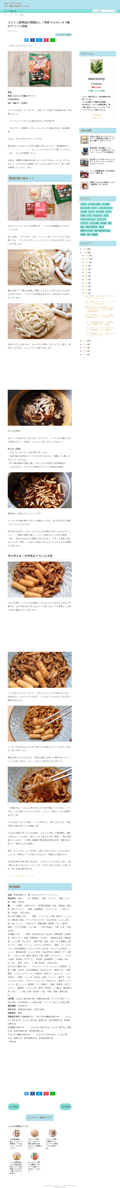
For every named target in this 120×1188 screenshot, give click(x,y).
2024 (85, 341)
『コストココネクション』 (20, 149)
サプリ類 (84, 212)
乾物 (82, 227)
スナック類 (99, 212)
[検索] (114, 11)
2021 (85, 351)
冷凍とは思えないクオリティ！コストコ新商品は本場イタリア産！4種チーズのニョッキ (102, 138)
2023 (85, 344)
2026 (85, 249)
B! (39, 40)
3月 (86, 286)
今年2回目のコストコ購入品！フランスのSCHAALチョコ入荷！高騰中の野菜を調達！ (99, 309)
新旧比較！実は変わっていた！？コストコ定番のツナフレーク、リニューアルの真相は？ (102, 150)
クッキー (94, 208)
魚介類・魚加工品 (91, 227)
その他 (83, 215)
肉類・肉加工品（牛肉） (102, 231)
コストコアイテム (13, 3)
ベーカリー (84, 223)
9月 (86, 266)
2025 (85, 252)
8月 (86, 269)
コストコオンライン (105, 208)
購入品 (101, 227)
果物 (109, 223)
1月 (86, 293)
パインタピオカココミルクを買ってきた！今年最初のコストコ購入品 (99, 329)
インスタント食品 (63, 35)
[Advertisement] (40, 369)
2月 (86, 290)
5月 (86, 279)
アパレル (84, 204)
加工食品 (103, 223)
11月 (87, 259)
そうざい (108, 212)
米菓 (88, 234)
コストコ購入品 (10, 11)
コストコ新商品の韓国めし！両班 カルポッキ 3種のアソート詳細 (99, 323)
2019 (85, 354)
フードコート (101, 219)
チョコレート (97, 215)
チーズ (89, 215)
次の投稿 (14, 1107)
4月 (86, 283)
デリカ (106, 215)
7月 (86, 273)
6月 (86, 276)
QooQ (64, 1187)
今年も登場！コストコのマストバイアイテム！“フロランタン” (99, 297)
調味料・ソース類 (86, 231)
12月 (87, 255)
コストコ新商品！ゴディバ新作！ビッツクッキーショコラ (99, 335)
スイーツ (91, 212)
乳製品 (83, 234)
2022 (85, 348)
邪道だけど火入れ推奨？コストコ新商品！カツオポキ (102, 183)
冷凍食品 (95, 234)
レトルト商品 (94, 223)
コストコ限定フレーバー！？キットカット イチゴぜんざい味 (99, 303)
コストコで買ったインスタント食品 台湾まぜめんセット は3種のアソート (99, 317)
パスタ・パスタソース (88, 219)
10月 (87, 262)
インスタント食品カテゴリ (40, 1117)
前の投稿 (66, 1107)
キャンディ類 (85, 208)
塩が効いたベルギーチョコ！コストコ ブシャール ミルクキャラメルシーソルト (102, 161)
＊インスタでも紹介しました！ (22, 876)
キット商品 (105, 204)
